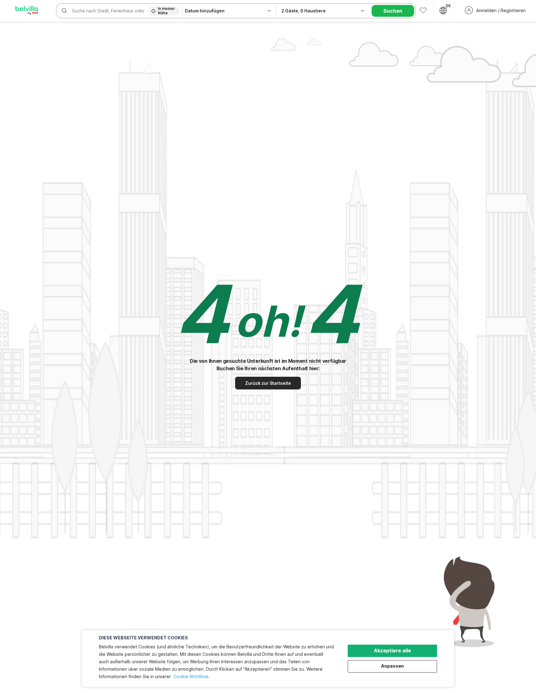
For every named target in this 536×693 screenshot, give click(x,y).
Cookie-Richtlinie (190, 676)
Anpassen (392, 666)
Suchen (392, 11)
